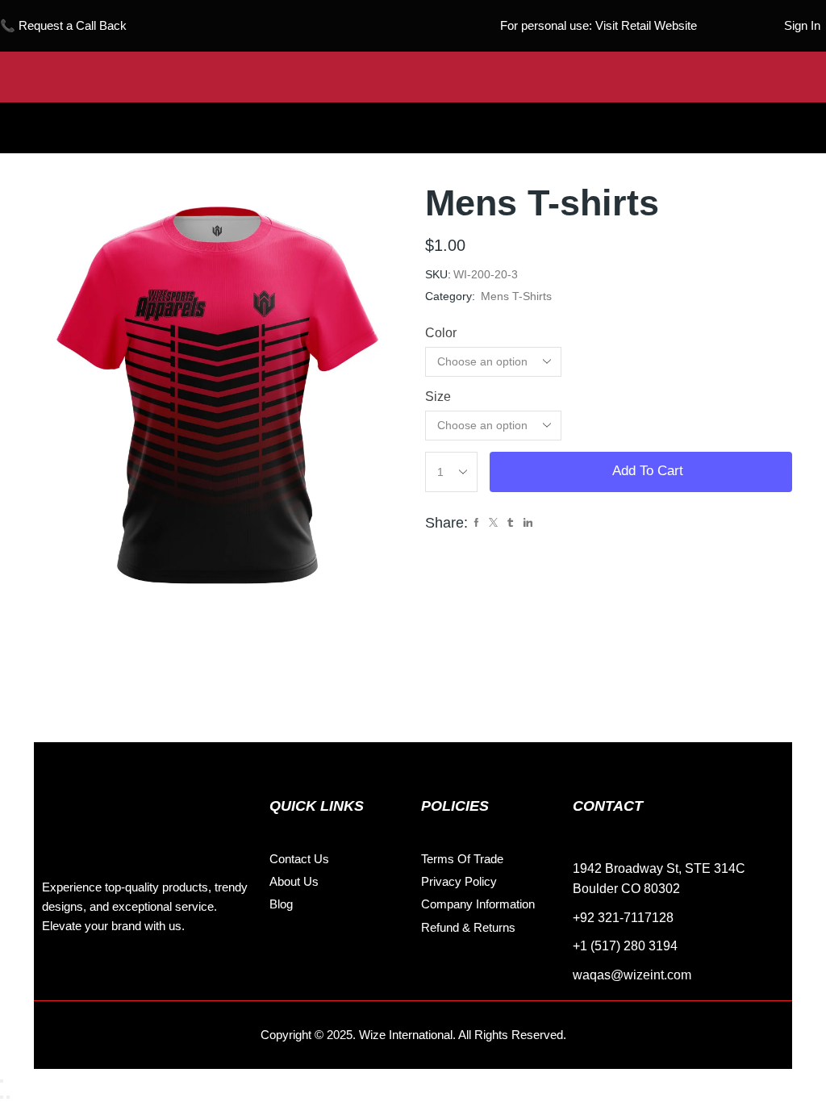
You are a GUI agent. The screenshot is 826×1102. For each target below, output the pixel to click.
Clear (586, 425)
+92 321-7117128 (623, 918)
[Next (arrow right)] (8, 1097)
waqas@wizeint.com (632, 975)
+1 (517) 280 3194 (625, 946)
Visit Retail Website (646, 25)
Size (438, 396)
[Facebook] (58, 976)
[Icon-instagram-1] (94, 976)
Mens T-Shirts (516, 296)
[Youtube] (167, 976)
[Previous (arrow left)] (1, 1097)
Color (441, 333)
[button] (413, 115)
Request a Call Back (73, 25)
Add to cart (647, 470)
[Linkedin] (131, 976)
